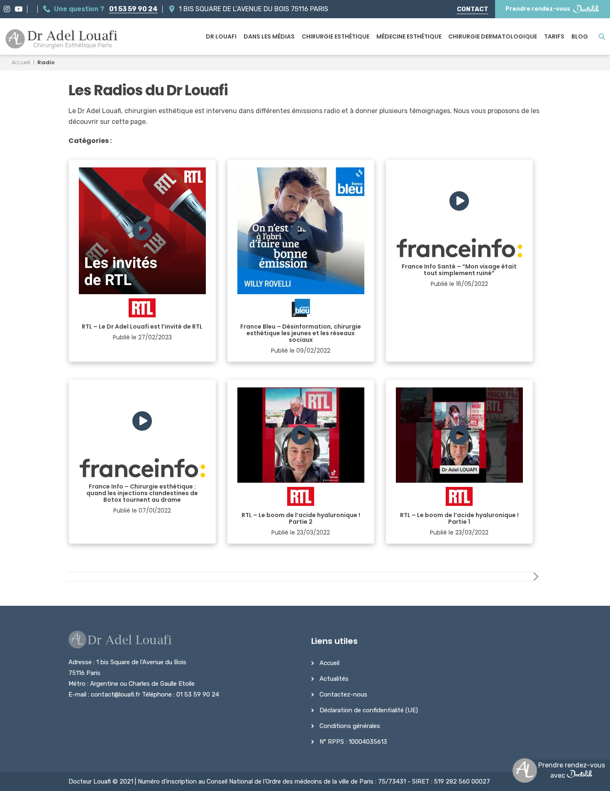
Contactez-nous (343, 694)
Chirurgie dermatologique (492, 36)
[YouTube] (18, 9)
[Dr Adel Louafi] (62, 39)
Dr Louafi (221, 36)
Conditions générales (350, 726)
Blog (579, 36)
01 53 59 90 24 (133, 9)
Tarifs (554, 36)
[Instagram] (7, 9)
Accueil (21, 62)
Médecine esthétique (409, 36)
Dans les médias (269, 36)
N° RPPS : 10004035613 (353, 741)
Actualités (334, 678)
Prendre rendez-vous (537, 8)
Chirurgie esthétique (335, 36)
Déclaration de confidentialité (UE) (369, 710)
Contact (472, 9)
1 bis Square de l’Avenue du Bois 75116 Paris (253, 9)
